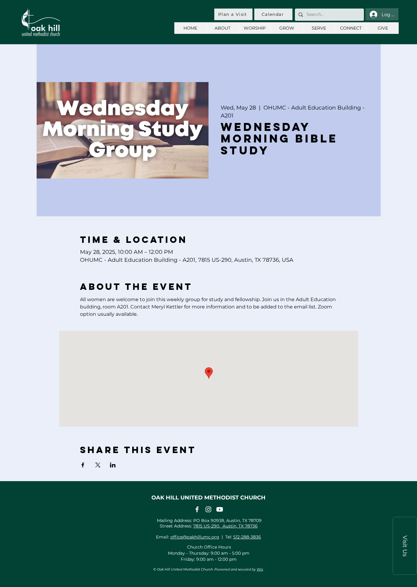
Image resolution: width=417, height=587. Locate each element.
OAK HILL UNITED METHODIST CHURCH (208, 497)
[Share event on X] (98, 465)
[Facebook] (197, 509)
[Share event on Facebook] (83, 465)
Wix (260, 569)
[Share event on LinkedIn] (113, 465)
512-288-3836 (247, 537)
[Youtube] (219, 509)
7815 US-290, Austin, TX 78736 (225, 526)
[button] (405, 546)
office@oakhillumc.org (194, 537)
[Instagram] (208, 509)
